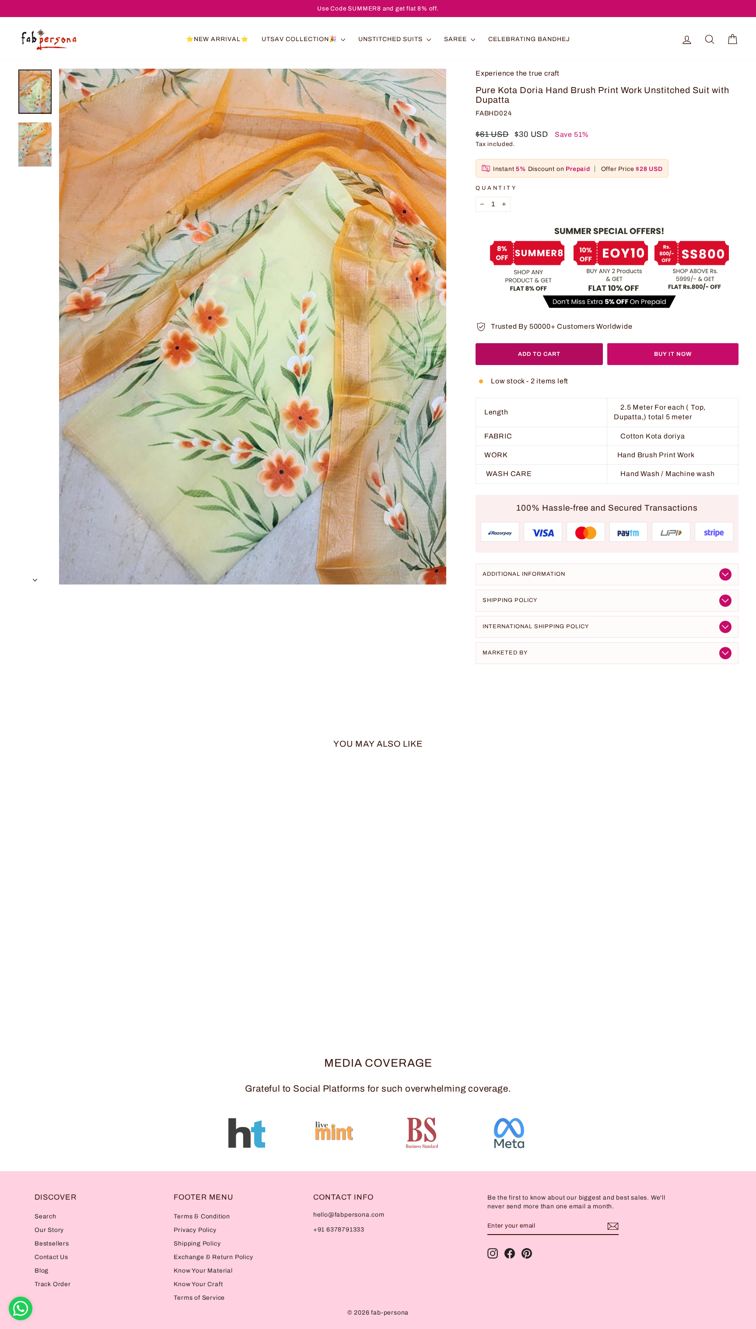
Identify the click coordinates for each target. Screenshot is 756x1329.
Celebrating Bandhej (529, 39)
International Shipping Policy (536, 626)
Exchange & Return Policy (213, 1257)
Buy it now (673, 354)
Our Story (49, 1230)
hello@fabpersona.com (349, 1214)
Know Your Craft (198, 1284)
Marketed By (505, 653)
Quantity (496, 188)
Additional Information (524, 574)
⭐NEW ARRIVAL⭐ (217, 39)
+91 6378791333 (338, 1229)
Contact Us (51, 1257)
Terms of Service (199, 1297)
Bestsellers (52, 1243)
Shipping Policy (510, 600)
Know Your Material (203, 1270)
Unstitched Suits (391, 39)
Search (45, 1216)
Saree (456, 39)
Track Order (53, 1284)
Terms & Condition (202, 1216)
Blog (42, 1270)
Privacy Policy (195, 1230)
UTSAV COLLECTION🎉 (300, 39)
